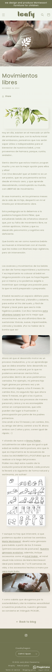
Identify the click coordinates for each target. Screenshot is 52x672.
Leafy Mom (24, 662)
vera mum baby (11, 571)
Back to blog (27, 621)
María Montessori (11, 541)
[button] (3, 15)
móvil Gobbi (31, 556)
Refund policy (23, 666)
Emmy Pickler (33, 440)
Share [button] (8, 96)
